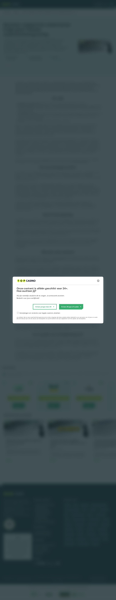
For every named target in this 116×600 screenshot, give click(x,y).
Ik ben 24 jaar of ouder (70, 307)
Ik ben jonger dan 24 (43, 307)
